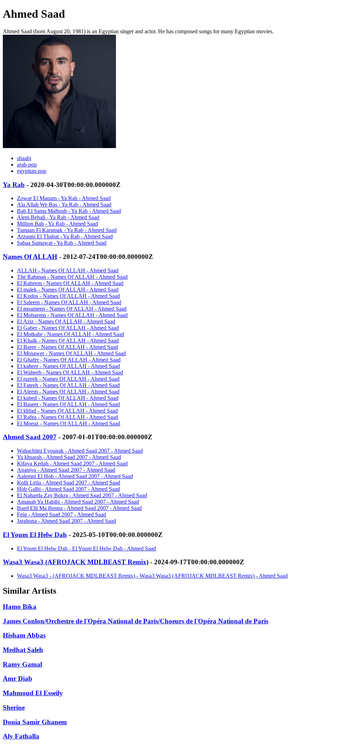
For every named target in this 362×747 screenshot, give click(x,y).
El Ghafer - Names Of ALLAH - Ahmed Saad (69, 360)
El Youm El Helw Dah (35, 534)
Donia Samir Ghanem (35, 722)
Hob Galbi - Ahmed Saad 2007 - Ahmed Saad (68, 489)
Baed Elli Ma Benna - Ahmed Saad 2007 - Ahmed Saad (79, 508)
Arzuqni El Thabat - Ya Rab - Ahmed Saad (65, 236)
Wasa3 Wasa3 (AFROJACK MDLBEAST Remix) (75, 562)
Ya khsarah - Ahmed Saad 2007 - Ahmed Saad (69, 457)
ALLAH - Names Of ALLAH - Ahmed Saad (67, 270)
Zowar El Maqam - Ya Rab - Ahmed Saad (64, 198)
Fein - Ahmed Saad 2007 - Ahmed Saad (61, 514)
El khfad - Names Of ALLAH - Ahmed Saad (67, 411)
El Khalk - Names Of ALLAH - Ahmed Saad (68, 341)
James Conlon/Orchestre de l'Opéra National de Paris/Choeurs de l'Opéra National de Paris (135, 621)
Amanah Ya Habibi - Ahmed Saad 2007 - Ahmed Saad (78, 502)
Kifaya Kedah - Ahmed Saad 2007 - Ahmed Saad (72, 463)
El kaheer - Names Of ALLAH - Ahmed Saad (68, 366)
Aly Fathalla (21, 736)
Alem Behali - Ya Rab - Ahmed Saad (58, 217)
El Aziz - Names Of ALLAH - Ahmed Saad (66, 321)
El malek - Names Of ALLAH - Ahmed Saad (67, 290)
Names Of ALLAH (30, 256)
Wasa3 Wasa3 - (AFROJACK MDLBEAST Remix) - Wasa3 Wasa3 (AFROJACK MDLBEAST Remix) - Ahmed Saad (152, 576)
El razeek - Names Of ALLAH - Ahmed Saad (68, 379)
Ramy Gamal (22, 664)
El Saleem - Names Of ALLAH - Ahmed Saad (69, 302)
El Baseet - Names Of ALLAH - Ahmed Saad (68, 404)
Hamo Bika (19, 606)
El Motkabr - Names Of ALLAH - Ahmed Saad (70, 334)
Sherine (14, 707)
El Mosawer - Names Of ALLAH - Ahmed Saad (71, 353)
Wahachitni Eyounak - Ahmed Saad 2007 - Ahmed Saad (80, 451)
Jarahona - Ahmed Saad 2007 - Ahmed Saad (66, 521)
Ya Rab (14, 184)
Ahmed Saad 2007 (30, 437)
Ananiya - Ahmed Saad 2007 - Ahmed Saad (66, 470)
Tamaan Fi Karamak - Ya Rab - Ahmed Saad (67, 230)
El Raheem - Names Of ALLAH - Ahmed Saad (70, 283)
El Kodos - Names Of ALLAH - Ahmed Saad (68, 296)
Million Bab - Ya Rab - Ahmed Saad (57, 224)
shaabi (24, 158)
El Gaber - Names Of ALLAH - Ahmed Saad (68, 328)
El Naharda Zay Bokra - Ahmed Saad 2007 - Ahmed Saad (82, 495)
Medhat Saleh (23, 649)
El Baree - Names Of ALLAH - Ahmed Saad (67, 347)
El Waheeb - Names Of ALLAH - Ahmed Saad (70, 372)
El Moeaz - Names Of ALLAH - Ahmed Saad (68, 423)
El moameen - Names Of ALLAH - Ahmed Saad (72, 309)
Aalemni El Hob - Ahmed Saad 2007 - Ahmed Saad (75, 476)
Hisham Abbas (24, 635)
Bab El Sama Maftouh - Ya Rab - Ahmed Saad (69, 211)
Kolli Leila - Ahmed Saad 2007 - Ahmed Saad (68, 483)
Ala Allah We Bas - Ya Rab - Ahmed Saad (64, 205)
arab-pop (27, 165)
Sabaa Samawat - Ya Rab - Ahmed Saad (61, 243)
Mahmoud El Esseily (33, 693)
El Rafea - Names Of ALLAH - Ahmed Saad (67, 417)
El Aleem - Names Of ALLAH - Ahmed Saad (68, 392)
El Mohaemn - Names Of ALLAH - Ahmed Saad (72, 315)
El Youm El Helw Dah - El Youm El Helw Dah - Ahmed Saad (86, 548)
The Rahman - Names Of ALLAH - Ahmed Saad (72, 277)
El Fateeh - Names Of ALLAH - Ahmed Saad (68, 385)
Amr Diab (17, 678)
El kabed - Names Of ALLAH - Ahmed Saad (67, 398)
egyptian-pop (31, 171)
